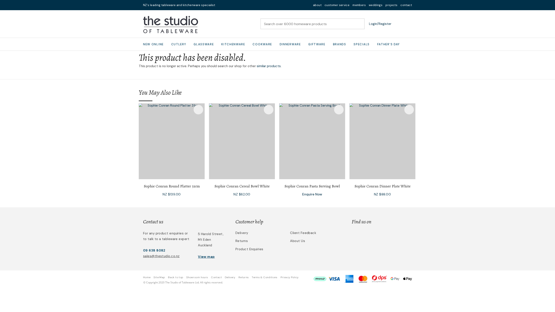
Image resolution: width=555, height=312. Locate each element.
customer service (337, 5)
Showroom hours (197, 277)
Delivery (241, 233)
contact (406, 5)
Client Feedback (303, 233)
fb (227, 5)
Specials (362, 44)
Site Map (159, 277)
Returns (241, 241)
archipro (393, 235)
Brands (339, 44)
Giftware (316, 44)
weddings (375, 5)
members (359, 5)
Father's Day (388, 44)
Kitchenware (233, 44)
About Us (297, 241)
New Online (153, 44)
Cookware (262, 44)
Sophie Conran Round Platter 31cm (172, 186)
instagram (232, 5)
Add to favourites (198, 109)
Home (146, 277)
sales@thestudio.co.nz (161, 256)
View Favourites (398, 24)
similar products (269, 66)
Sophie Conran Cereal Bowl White (242, 186)
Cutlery (178, 44)
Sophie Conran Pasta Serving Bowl (312, 186)
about (317, 5)
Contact (216, 277)
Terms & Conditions (264, 277)
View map (206, 257)
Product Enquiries (249, 249)
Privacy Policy (290, 277)
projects (391, 5)
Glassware (204, 44)
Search (359, 23)
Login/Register (380, 24)
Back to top (175, 277)
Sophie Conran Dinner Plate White (382, 186)
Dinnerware (290, 44)
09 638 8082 (154, 250)
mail (221, 5)
